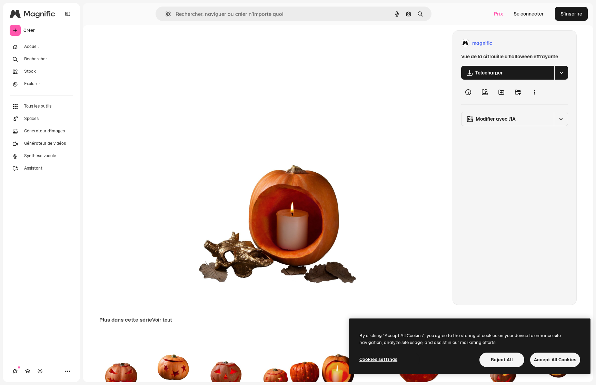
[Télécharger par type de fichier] (561, 73)
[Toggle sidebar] (67, 13)
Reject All (502, 360)
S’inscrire (571, 14)
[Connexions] (15, 371)
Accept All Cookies (555, 360)
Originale (227, 43)
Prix (498, 14)
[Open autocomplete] (165, 14)
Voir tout (162, 320)
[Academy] (27, 371)
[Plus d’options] (534, 92)
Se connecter (529, 14)
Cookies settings (378, 359)
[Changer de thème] (40, 371)
